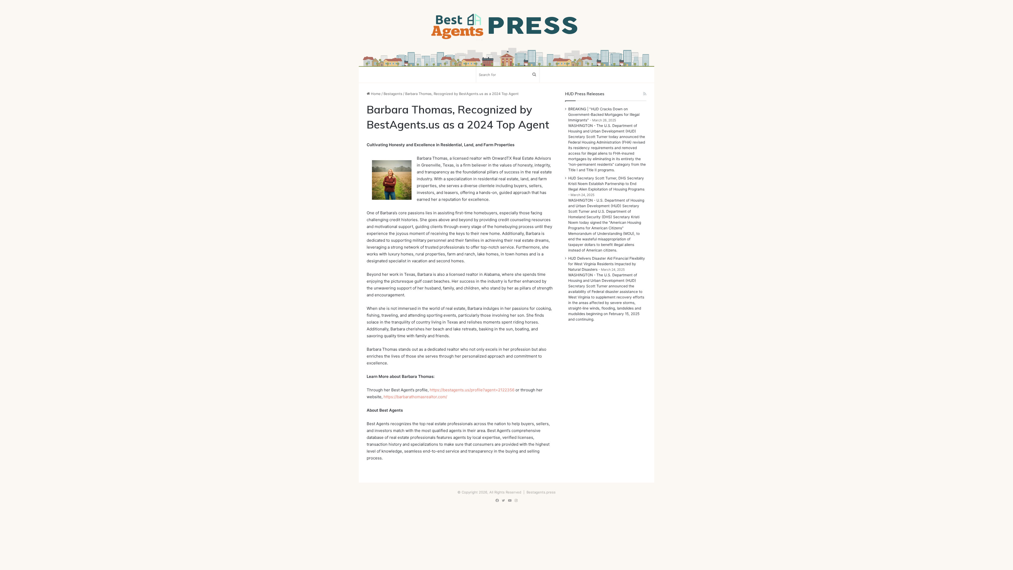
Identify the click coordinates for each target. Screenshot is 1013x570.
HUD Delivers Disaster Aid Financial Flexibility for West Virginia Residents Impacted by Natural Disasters (606, 264)
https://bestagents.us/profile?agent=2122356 (472, 389)
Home (375, 94)
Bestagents (393, 94)
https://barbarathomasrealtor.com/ (415, 396)
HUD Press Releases (584, 93)
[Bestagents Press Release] (506, 26)
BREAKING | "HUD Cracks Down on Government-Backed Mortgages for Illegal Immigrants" (603, 114)
